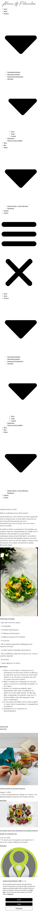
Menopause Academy (13, 74)
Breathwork (10, 208)
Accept (19, 899)
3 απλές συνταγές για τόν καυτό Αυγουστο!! (12, 788)
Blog (5, 145)
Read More (3, 800)
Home (5, 9)
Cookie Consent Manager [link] (10, 881)
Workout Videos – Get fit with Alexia (17, 206)
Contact (6, 213)
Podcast (6, 210)
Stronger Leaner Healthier (15, 140)
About (5, 11)
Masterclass (10, 138)
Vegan (13, 134)
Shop (5, 143)
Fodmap (13, 136)
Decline (19, 904)
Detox (12, 131)
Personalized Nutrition (13, 72)
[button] (19, 253)
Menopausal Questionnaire (15, 76)
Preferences (19, 908)
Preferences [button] (10, 894)
